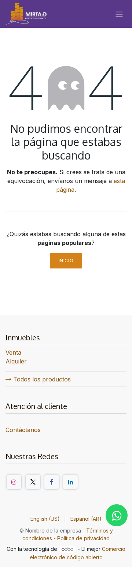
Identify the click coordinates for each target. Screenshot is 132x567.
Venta (13, 352)
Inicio (66, 260)
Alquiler (16, 361)
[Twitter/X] (33, 482)
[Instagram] (14, 482)
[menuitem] (45, 519)
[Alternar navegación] (119, 14)
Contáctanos (23, 430)
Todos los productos (41, 379)
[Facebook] (51, 482)
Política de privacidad (83, 538)
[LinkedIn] (70, 482)
